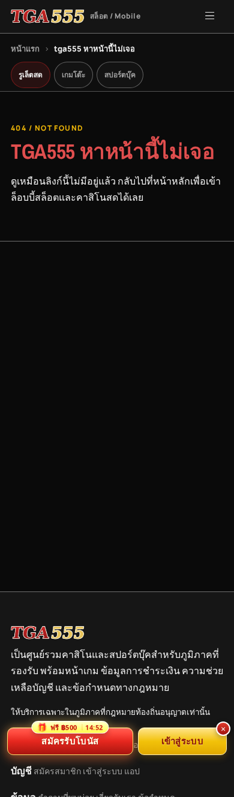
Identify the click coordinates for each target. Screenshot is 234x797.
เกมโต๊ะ (73, 75)
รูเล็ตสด (31, 75)
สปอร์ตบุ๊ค (120, 75)
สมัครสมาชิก (57, 771)
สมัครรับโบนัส (70, 737)
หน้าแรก (25, 48)
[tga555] (48, 633)
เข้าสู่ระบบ (102, 771)
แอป (132, 771)
